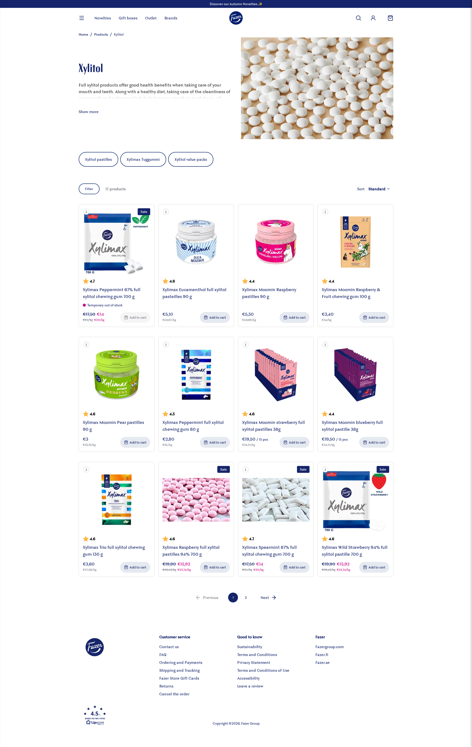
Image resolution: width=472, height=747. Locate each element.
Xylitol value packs (191, 159)
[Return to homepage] (236, 18)
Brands (170, 17)
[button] (86, 211)
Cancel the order (174, 693)
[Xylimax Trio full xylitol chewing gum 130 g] (116, 499)
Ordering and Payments (180, 662)
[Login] (373, 18)
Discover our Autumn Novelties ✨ (236, 4)
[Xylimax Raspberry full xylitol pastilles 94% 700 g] (196, 499)
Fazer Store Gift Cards (179, 678)
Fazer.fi (321, 654)
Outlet (151, 17)
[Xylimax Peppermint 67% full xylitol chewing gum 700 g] (116, 242)
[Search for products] (358, 18)
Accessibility (248, 678)
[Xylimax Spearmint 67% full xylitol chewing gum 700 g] (276, 499)
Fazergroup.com (329, 646)
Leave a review (250, 686)
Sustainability (249, 646)
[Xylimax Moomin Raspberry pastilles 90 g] (276, 242)
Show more (89, 111)
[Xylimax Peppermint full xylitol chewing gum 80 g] (196, 374)
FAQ (162, 654)
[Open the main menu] (82, 18)
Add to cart (138, 317)
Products (101, 34)
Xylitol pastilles (98, 159)
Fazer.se (322, 662)
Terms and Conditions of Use (263, 670)
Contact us (169, 646)
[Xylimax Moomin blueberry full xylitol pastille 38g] (355, 374)
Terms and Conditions (257, 654)
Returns (166, 686)
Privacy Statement (253, 662)
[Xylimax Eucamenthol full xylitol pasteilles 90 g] (196, 242)
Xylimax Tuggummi (143, 159)
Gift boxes (128, 17)
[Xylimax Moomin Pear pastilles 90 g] (116, 374)
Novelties (102, 17)
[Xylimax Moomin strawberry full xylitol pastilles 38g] (276, 374)
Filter (89, 189)
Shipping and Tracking (179, 670)
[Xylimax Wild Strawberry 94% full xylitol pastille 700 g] (355, 499)
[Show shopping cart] (388, 18)
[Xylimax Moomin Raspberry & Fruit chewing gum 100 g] (355, 242)
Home (83, 34)
